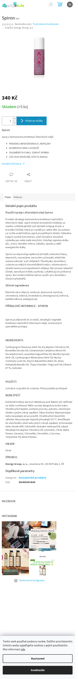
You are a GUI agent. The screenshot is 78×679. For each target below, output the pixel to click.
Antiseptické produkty (32, 478)
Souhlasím (38, 670)
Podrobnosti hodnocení (46, 24)
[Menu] (69, 4)
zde (23, 649)
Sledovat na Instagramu (32, 580)
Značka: (19, 28)
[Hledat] (50, 4)
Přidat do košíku (34, 121)
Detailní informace (11, 164)
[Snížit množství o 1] (15, 123)
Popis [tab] (8, 197)
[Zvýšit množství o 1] (15, 119)
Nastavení (37, 659)
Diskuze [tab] (18, 197)
